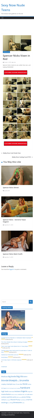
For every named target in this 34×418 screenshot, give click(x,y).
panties (9, 397)
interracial (11, 391)
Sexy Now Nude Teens (17, 413)
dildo (21, 384)
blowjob (13, 380)
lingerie (24, 391)
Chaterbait (4, 366)
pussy (20, 397)
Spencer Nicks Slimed (11, 187)
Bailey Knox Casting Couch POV (21, 157)
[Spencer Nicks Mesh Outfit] (17, 232)
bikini (25, 377)
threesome (17, 402)
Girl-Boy (29, 384)
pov (18, 397)
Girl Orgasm (4, 388)
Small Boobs (23, 400)
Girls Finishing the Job (11, 388)
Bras (18, 380)
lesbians (18, 391)
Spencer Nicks (6, 52)
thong (11, 402)
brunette (24, 380)
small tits (29, 400)
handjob (18, 388)
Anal (3, 376)
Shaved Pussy (15, 400)
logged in (12, 269)
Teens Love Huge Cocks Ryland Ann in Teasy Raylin (14, 346)
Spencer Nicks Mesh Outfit (12, 254)
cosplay (3, 384)
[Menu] (2, 18)
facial (25, 384)
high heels (5, 391)
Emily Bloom (4, 357)
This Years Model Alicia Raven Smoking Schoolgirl (14, 342)
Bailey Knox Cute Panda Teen (12, 153)
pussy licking (26, 397)
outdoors (4, 397)
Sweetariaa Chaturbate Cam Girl (9, 354)
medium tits (21, 394)
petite (14, 397)
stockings (4, 402)
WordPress (12, 415)
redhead (3, 400)
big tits (20, 376)
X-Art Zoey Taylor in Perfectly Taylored (11, 360)
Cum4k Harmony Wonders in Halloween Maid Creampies (16, 338)
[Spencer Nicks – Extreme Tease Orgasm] (17, 197)
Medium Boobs (14, 394)
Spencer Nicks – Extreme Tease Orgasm (14, 221)
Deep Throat (16, 384)
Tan (9, 402)
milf (25, 394)
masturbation (6, 394)
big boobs (12, 376)
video (23, 402)
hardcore (25, 387)
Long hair (30, 391)
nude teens (30, 394)
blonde (4, 380)
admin (14, 62)
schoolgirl (8, 399)
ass (6, 376)
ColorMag (3, 415)
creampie (9, 384)
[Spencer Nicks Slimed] (17, 167)
